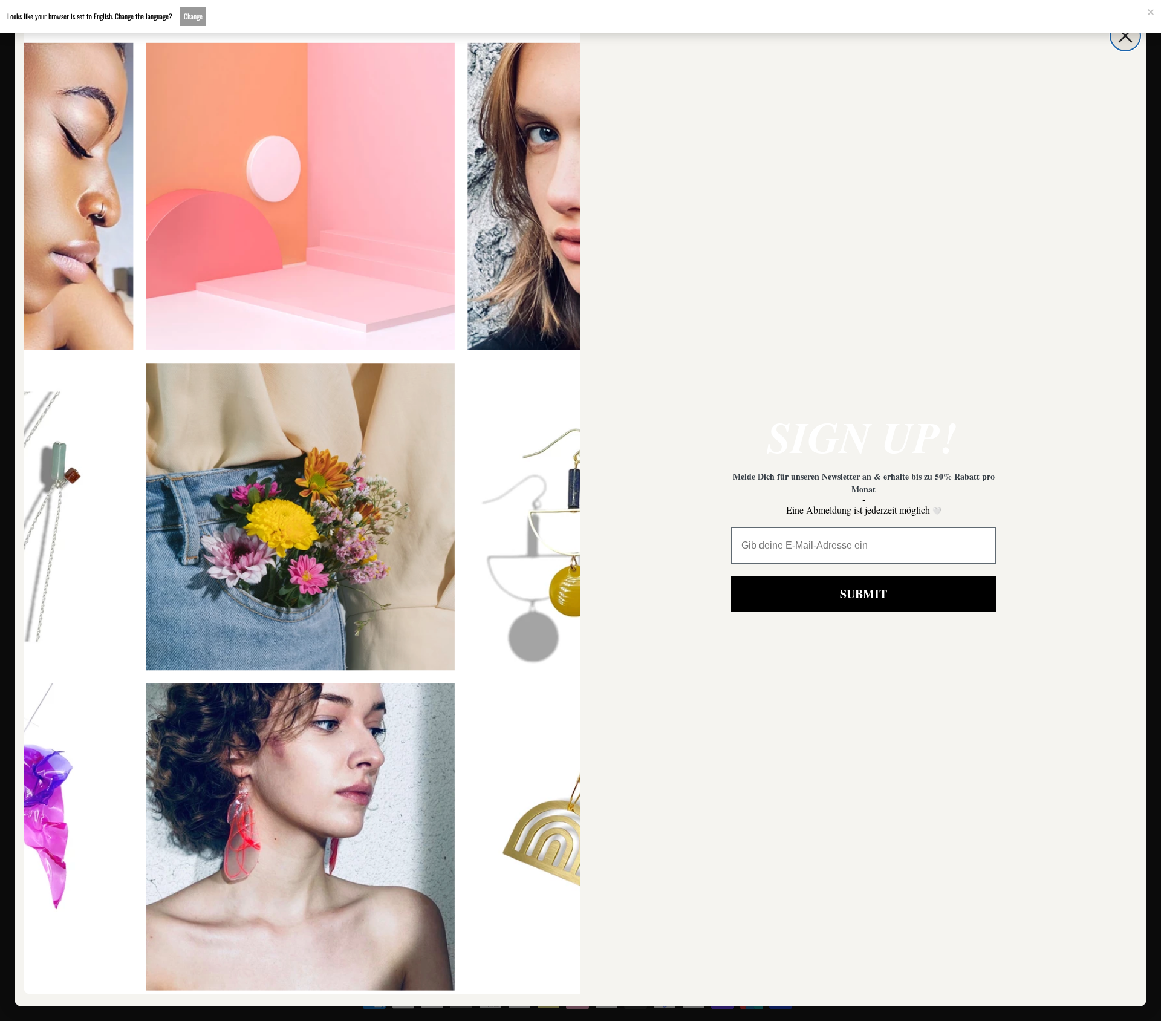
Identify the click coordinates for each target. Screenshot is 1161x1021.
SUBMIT (863, 593)
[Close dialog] (1125, 36)
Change (193, 16)
